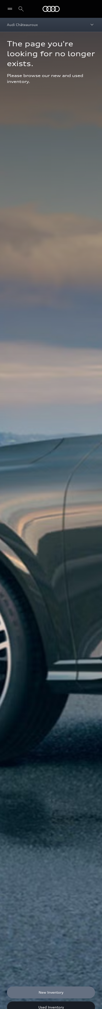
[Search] (21, 9)
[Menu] (11, 9)
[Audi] (51, 9)
